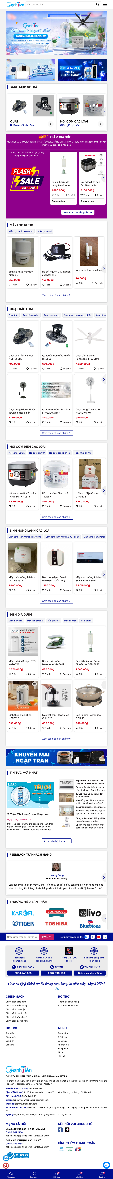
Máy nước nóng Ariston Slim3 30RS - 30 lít (89, 579)
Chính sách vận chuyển (17, 1017)
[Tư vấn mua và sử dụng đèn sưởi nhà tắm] (66, 797)
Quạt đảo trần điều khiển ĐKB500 (56, 357)
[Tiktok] (67, 1129)
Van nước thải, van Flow (89, 270)
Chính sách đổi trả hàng (17, 1021)
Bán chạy (62, 1041)
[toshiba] (56, 923)
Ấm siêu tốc (54, 620)
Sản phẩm (63, 1048)
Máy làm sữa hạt (35, 620)
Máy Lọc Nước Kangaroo (21, 231)
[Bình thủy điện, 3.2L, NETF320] (23, 696)
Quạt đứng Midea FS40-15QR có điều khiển (22, 411)
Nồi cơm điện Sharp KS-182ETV (55, 495)
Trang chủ (63, 1033)
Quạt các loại (21, 309)
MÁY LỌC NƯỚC (21, 225)
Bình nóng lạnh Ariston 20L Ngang (62, 536)
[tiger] (23, 923)
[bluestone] (90, 923)
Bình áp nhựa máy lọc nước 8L (21, 273)
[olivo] (90, 912)
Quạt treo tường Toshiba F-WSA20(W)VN (56, 411)
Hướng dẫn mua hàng (68, 1001)
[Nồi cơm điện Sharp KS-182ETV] (56, 474)
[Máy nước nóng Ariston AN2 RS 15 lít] (23, 558)
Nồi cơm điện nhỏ (83, 453)
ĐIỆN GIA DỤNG (21, 614)
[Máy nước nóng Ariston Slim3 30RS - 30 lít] (90, 558)
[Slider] (56, 33)
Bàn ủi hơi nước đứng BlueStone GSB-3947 (61, 184)
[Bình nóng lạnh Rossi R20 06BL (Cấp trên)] (56, 558)
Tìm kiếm (10, 1033)
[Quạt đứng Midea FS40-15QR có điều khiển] (23, 390)
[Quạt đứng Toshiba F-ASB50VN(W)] (90, 390)
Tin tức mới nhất (24, 772)
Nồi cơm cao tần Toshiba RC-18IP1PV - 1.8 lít (22, 495)
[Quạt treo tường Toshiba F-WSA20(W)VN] (56, 390)
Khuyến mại (63, 1044)
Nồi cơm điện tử (37, 453)
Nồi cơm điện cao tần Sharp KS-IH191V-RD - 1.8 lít (90, 184)
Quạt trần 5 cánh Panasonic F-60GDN (87, 357)
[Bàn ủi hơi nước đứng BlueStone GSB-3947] (63, 165)
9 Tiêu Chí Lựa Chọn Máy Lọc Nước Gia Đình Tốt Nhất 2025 (28, 814)
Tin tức (61, 1052)
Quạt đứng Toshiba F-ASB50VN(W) (88, 411)
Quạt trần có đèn (31, 315)
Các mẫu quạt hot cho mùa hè (90, 807)
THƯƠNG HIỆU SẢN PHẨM (29, 902)
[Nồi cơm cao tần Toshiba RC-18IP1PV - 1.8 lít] (23, 474)
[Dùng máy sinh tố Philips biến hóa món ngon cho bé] (66, 822)
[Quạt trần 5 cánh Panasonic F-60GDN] (90, 336)
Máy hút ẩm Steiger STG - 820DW (22, 663)
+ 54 (93, 105)
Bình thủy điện (16, 620)
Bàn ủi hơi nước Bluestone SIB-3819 (53, 663)
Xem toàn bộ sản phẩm (76, 212)
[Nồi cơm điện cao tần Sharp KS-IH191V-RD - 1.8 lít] (92, 165)
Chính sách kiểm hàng (16, 1005)
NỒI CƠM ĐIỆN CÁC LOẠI (28, 446)
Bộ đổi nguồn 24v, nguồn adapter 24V (56, 273)
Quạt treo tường (51, 315)
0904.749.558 (23, 973)
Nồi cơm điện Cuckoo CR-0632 (88, 495)
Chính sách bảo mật (15, 1009)
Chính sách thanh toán (16, 1013)
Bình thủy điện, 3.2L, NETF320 (20, 716)
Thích (57, 195)
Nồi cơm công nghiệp (59, 453)
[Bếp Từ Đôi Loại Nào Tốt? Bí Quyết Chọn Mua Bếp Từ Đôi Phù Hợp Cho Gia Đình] (66, 784)
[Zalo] (86, 936)
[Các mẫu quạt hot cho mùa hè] (66, 810)
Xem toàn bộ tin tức (55, 841)
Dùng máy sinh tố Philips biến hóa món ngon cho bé (90, 819)
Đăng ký (10, 1041)
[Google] (105, 936)
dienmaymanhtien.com (26, 1103)
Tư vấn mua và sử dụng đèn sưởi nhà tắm (89, 795)
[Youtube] (99, 936)
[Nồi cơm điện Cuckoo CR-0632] (90, 474)
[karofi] (23, 912)
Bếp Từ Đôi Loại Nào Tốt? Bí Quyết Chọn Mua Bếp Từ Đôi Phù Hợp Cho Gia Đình (90, 782)
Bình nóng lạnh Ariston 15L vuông (25, 536)
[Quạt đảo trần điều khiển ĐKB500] (56, 336)
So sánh (71, 195)
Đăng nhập (11, 1037)
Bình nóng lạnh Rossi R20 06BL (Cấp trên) (54, 579)
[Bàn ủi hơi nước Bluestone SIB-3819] (56, 642)
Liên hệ (61, 1056)
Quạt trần (13, 315)
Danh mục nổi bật (24, 87)
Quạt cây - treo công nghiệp (77, 315)
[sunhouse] (56, 912)
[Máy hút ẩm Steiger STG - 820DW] (23, 642)
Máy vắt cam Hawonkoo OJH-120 (55, 716)
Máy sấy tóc (70, 620)
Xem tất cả (101, 315)
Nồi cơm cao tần (17, 453)
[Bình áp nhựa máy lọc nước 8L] (23, 252)
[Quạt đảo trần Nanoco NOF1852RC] (23, 336)
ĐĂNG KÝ (46, 937)
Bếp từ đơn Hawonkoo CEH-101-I (88, 716)
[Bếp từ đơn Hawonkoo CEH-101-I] (90, 696)
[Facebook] (92, 936)
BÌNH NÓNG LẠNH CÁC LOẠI (30, 530)
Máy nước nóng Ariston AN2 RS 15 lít (22, 579)
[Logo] (15, 4)
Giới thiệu (62, 1037)
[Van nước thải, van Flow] (89, 251)
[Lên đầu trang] (106, 1157)
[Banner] (30, 70)
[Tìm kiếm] (97, 4)
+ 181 (44, 105)
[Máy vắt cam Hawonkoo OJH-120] (56, 696)
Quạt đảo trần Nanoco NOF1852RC (21, 357)
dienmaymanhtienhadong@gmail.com (30, 1100)
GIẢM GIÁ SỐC (60, 137)
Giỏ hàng (10, 1044)
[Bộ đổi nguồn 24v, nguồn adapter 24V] (56, 252)
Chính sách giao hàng (16, 1001)
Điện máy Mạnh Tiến (90, 973)
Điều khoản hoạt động (68, 1005)
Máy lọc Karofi (44, 231)
